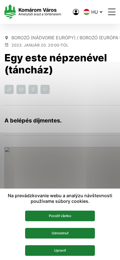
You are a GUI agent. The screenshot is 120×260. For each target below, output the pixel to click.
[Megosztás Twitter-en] (45, 89)
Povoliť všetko (60, 216)
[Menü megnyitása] (112, 12)
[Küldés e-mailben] (21, 89)
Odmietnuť (60, 233)
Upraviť (60, 250)
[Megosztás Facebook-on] (33, 89)
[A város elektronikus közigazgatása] (76, 12)
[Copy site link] (9, 89)
